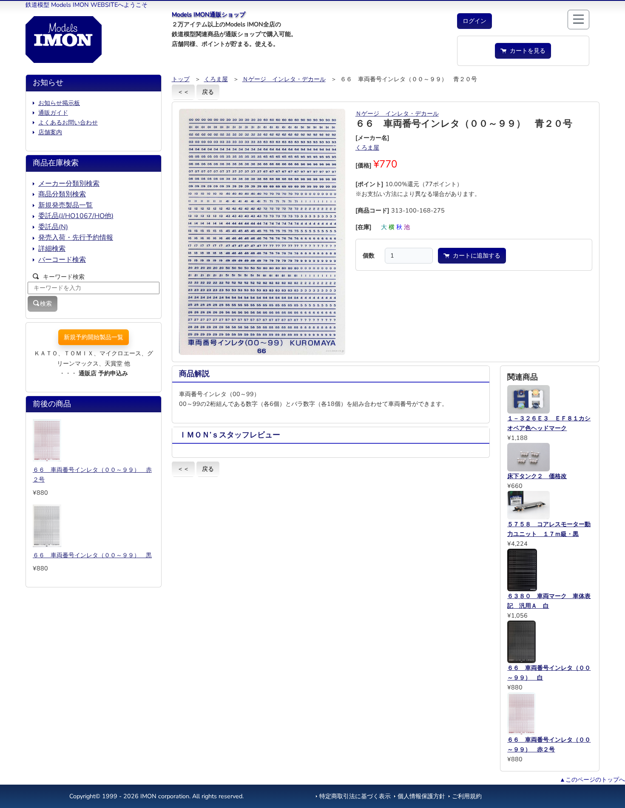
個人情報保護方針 (421, 796)
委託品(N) (53, 227)
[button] (474, 21)
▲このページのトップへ (592, 779)
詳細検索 (51, 248)
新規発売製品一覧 (65, 205)
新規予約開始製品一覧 (93, 337)
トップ (181, 79)
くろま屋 (216, 79)
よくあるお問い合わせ (68, 122)
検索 (46, 303)
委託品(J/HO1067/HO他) (76, 216)
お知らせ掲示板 (59, 103)
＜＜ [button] (183, 92)
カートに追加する (474, 255)
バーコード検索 (62, 259)
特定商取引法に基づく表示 (355, 796)
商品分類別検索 (62, 194)
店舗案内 (50, 132)
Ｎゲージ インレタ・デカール (284, 79)
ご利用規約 (467, 796)
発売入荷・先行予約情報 (75, 237)
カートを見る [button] (525, 50)
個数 (369, 255)
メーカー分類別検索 (68, 183)
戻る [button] (208, 92)
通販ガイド (53, 112)
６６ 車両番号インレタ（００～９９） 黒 (92, 555)
